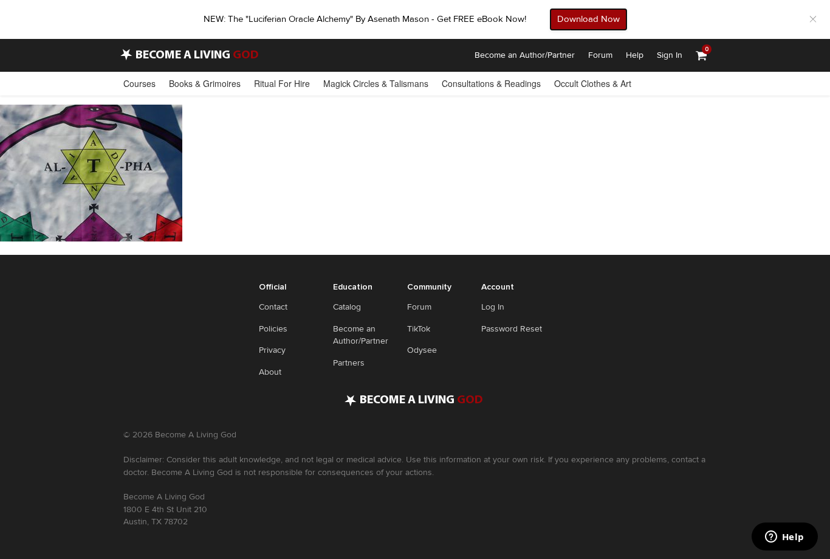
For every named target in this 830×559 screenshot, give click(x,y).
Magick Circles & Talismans (375, 83)
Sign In (669, 55)
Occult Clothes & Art (592, 83)
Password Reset (511, 329)
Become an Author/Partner (525, 55)
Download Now (588, 18)
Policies (273, 329)
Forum (600, 55)
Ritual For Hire (282, 83)
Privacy (272, 350)
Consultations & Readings (491, 83)
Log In (492, 307)
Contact (273, 307)
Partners (349, 363)
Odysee (422, 350)
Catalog (347, 307)
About (270, 372)
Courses (139, 83)
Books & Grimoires (205, 83)
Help (634, 55)
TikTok (418, 329)
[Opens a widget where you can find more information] (784, 538)
